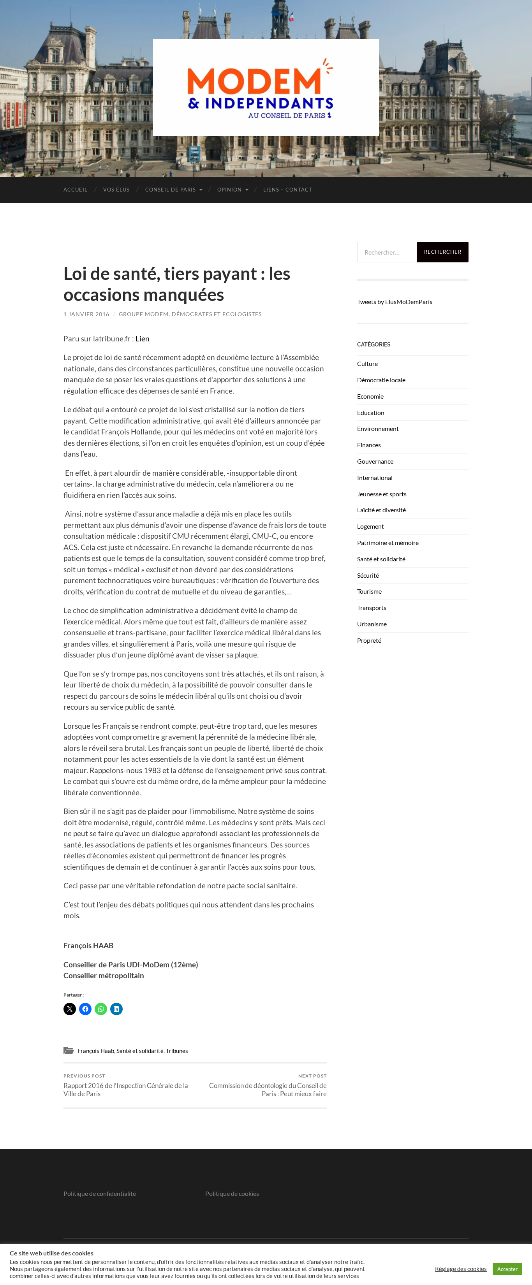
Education (370, 412)
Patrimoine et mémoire (388, 542)
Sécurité (368, 575)
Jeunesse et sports (382, 493)
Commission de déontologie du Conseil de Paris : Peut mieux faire (268, 1085)
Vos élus (116, 189)
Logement (370, 526)
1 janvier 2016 (86, 314)
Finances (369, 444)
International (375, 477)
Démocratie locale (381, 379)
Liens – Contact (287, 189)
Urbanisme (372, 624)
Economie (370, 396)
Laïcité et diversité (381, 509)
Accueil (75, 189)
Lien (143, 338)
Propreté (369, 640)
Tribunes (177, 1050)
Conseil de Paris (170, 189)
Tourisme (369, 591)
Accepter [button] (507, 1269)
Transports (371, 607)
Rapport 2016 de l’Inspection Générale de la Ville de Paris (125, 1085)
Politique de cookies (232, 1193)
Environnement (378, 428)
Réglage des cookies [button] (461, 1269)
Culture (367, 363)
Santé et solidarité (140, 1050)
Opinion (229, 189)
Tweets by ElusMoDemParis (394, 301)
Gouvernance (375, 461)
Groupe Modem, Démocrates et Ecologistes (190, 314)
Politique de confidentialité (99, 1193)
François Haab (96, 1050)
